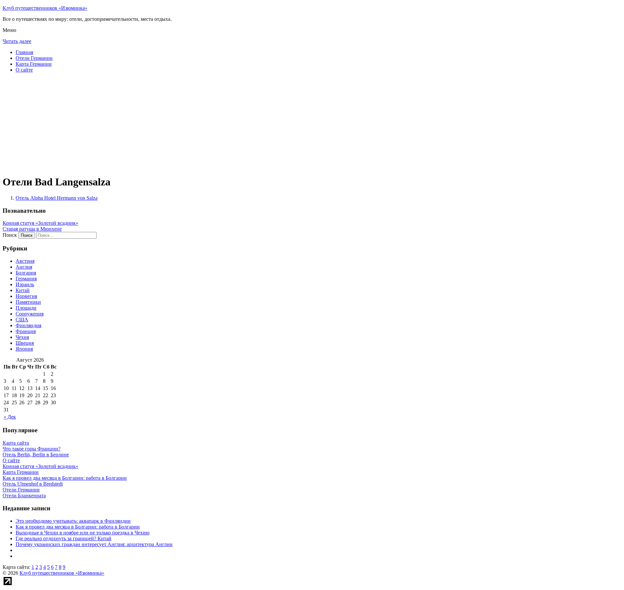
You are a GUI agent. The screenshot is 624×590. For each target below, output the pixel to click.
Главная (24, 52)
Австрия (25, 261)
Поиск (10, 235)
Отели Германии (34, 58)
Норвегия (26, 296)
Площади (26, 308)
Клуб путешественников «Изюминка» (45, 8)
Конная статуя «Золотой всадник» (40, 223)
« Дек (10, 417)
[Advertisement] (198, 123)
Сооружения (30, 313)
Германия (26, 278)
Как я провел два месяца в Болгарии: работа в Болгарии (78, 527)
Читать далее (17, 41)
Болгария (26, 272)
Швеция (25, 343)
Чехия (22, 337)
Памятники (28, 302)
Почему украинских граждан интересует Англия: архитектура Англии (94, 544)
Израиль (25, 284)
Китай (23, 290)
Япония (24, 349)
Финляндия (28, 325)
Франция (26, 331)
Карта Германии (34, 64)
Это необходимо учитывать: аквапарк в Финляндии (73, 521)
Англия (24, 267)
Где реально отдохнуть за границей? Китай (63, 538)
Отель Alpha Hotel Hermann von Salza (57, 198)
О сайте (24, 70)
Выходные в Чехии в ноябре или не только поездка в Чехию (83, 532)
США (22, 319)
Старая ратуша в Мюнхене (32, 229)
